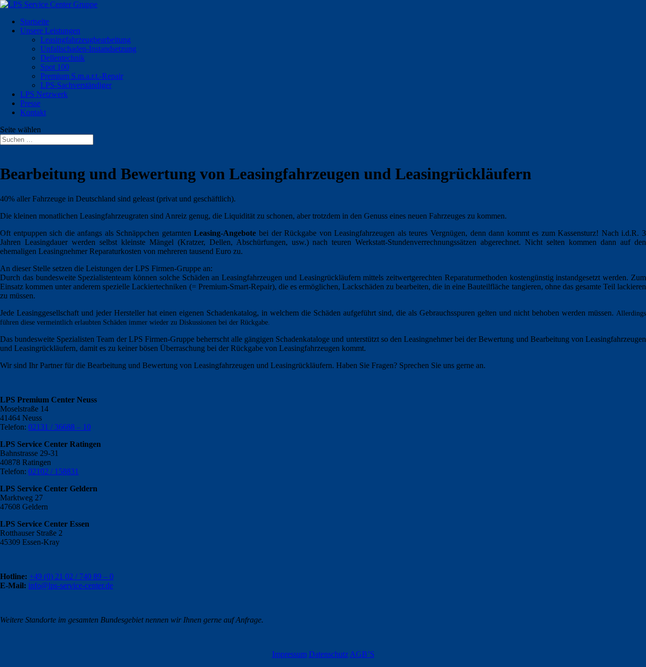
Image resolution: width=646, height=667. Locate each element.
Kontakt (33, 112)
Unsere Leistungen (50, 30)
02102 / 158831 (53, 471)
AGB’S (362, 654)
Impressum (289, 654)
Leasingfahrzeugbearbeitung (85, 39)
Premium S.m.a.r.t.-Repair (81, 76)
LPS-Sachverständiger (76, 85)
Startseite (34, 21)
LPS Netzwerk (44, 94)
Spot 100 (54, 67)
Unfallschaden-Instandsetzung (88, 48)
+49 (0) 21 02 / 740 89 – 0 (71, 576)
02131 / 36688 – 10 (59, 427)
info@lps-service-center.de (70, 585)
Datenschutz (328, 654)
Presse (30, 103)
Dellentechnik (62, 58)
